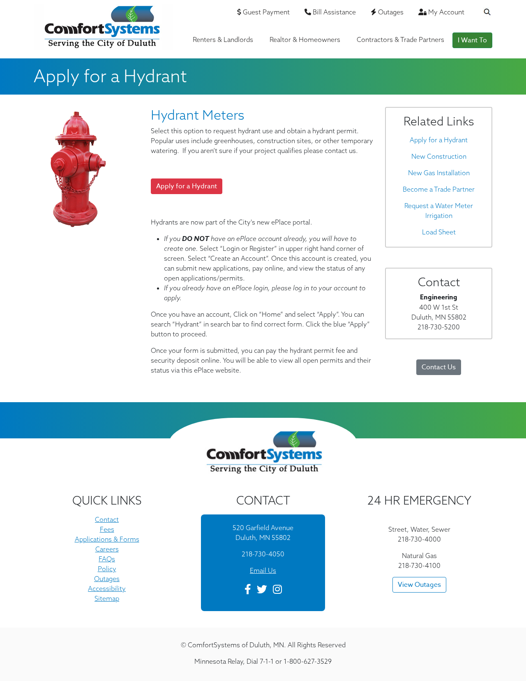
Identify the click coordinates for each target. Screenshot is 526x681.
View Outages (419, 585)
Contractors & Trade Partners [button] (400, 39)
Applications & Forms (107, 539)
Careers (107, 549)
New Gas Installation (439, 173)
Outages (390, 12)
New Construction (438, 156)
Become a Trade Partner (439, 189)
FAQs (107, 559)
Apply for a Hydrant (439, 140)
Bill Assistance (333, 12)
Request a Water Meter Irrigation (438, 211)
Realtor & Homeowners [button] (305, 39)
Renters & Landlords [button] (223, 39)
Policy (107, 569)
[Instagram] (277, 590)
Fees (107, 529)
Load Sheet (439, 232)
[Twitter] (262, 590)
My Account (445, 12)
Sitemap (107, 598)
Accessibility (107, 588)
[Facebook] (247, 590)
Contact (107, 519)
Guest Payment (265, 12)
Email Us (263, 570)
